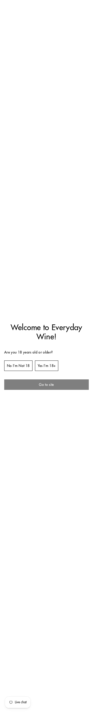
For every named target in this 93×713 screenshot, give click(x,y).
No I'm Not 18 (18, 365)
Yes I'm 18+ (47, 365)
